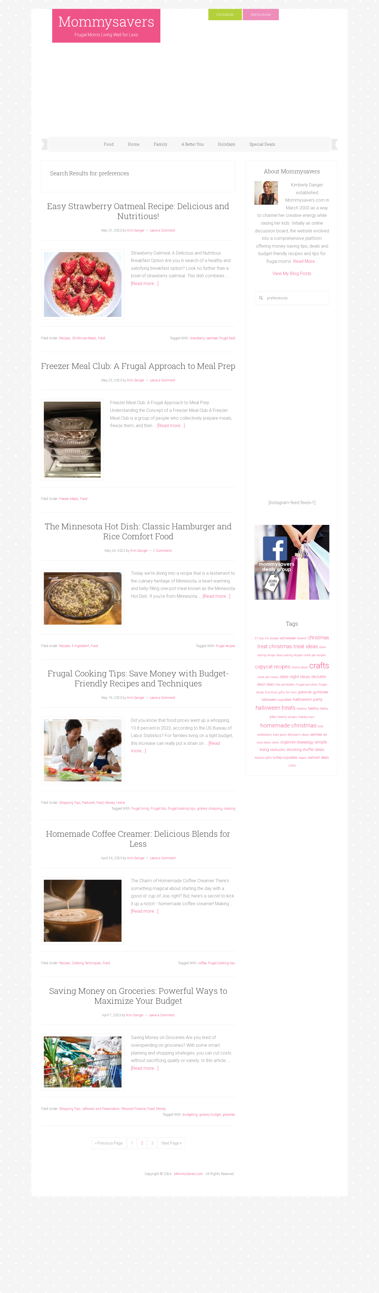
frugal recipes (225, 646)
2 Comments (162, 551)
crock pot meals (268, 677)
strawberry (197, 338)
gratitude (305, 692)
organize (287, 742)
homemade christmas (288, 725)
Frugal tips (158, 808)
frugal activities (307, 684)
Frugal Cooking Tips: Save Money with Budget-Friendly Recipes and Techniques (138, 678)
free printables (285, 684)
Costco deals (299, 667)
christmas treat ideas (293, 646)
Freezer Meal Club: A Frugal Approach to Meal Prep (138, 365)
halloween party (307, 699)
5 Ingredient (80, 646)
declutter (318, 676)
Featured (88, 803)
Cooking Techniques (86, 963)
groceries (229, 1115)
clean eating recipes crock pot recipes (301, 655)
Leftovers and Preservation (101, 1109)
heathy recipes (287, 717)
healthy (302, 708)
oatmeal (212, 338)
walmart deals (318, 757)
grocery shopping (209, 808)
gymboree (320, 692)
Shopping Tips (69, 803)
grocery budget (210, 1115)
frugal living (140, 808)
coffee (202, 963)
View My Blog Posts (291, 273)
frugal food (227, 338)
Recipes (64, 338)
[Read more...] (144, 283)
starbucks (277, 750)
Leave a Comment (162, 230)
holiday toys (306, 717)
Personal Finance (133, 1109)
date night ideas (295, 676)
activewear (288, 638)
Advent (302, 638)
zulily (292, 765)
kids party (280, 735)
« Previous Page (109, 1143)
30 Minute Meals (84, 338)
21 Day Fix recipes (267, 638)
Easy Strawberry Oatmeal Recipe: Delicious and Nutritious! (138, 211)
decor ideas (265, 684)
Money (110, 803)
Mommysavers (106, 21)
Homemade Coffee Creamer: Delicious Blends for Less (138, 838)
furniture (271, 692)
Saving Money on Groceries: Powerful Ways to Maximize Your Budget (138, 995)
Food (101, 338)
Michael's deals (298, 735)
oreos (275, 742)
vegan (303, 758)
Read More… (305, 261)
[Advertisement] (189, 95)
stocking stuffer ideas (305, 749)
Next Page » (171, 1143)
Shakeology (305, 742)
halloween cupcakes (277, 699)
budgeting (190, 1115)
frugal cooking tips (181, 808)
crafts (319, 665)
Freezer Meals (69, 499)
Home (120, 803)
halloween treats (275, 708)
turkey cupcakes (285, 757)
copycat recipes (272, 666)
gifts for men (288, 692)
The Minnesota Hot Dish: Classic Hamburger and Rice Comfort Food (138, 531)
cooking (229, 808)
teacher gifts (263, 758)
